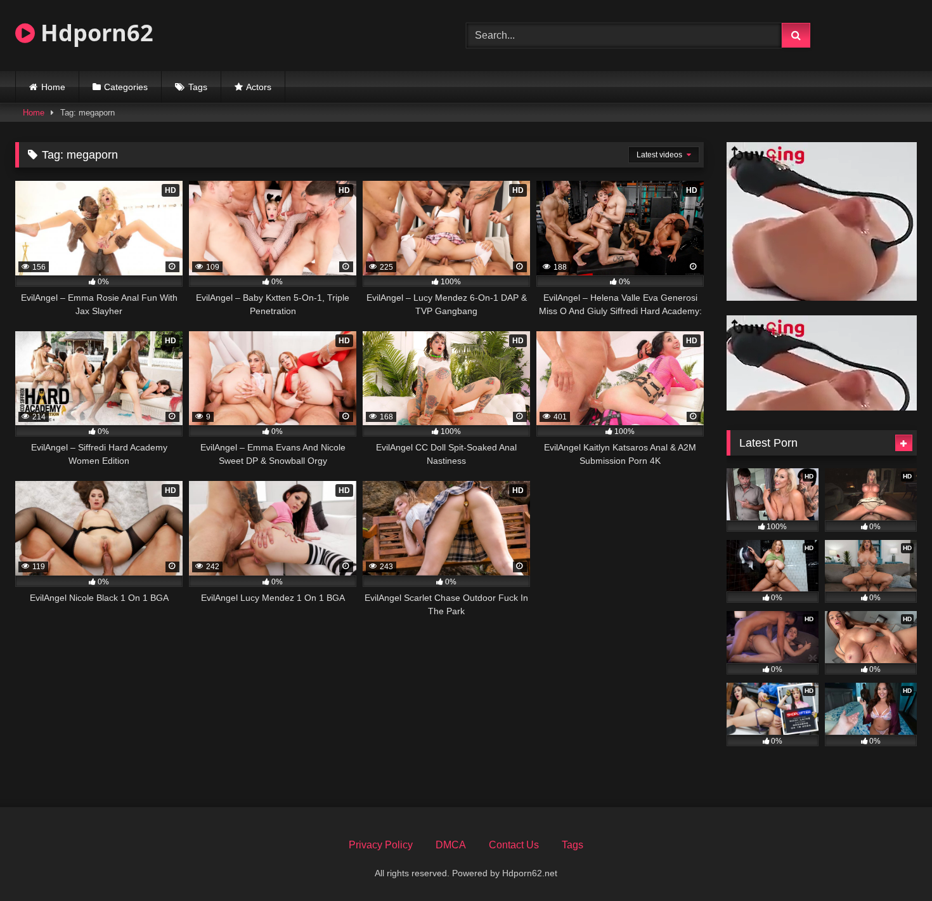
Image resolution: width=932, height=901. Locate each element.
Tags (197, 87)
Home (53, 87)
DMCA (451, 844)
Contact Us (514, 844)
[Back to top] (893, 863)
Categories (126, 87)
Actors (258, 87)
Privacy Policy (381, 844)
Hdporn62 (94, 32)
